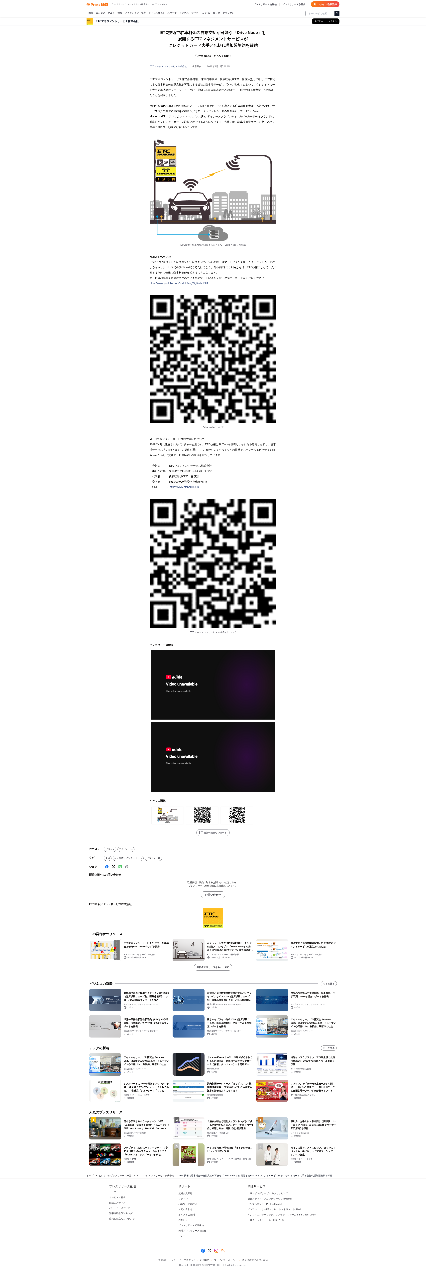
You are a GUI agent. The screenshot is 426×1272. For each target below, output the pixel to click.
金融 (107, 858)
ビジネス (184, 12)
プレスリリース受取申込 (191, 1225)
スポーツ (172, 12)
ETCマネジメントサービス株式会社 (168, 66)
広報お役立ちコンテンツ (122, 1218)
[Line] (120, 866)
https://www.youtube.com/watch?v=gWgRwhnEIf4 (179, 283)
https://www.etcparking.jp (184, 487)
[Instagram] (216, 1251)
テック (194, 12)
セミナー (183, 1236)
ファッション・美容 (135, 12)
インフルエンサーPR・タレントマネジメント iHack (275, 1209)
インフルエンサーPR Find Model (265, 1204)
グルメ (111, 12)
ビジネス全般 (153, 858)
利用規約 (205, 1260)
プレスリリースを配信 (265, 4)
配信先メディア (117, 1202)
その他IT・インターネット (128, 858)
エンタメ (100, 12)
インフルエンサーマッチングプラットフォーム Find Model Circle (282, 1214)
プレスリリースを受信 (294, 4)
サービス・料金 (117, 1197)
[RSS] (223, 1251)
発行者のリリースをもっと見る (213, 967)
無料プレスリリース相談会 (192, 1230)
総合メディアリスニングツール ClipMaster (270, 1198)
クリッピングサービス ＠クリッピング (268, 1193)
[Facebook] (106, 866)
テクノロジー (126, 849)
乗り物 (216, 12)
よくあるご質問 (186, 1214)
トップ (90, 1175)
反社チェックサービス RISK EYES (266, 1220)
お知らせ (183, 1220)
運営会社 (163, 1260)
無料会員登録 (185, 1193)
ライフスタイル (156, 12)
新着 (91, 12)
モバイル (205, 12)
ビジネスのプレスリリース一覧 (115, 1175)
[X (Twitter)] (113, 866)
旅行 (119, 12)
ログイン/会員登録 (327, 4)
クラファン (228, 12)
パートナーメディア (119, 1208)
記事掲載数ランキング (120, 1213)
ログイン (183, 1198)
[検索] (336, 13)
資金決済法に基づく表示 (255, 1260)
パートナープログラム (184, 1260)
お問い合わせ (213, 894)
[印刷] (126, 866)
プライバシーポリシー (225, 1260)
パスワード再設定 (187, 1204)
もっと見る (329, 983)
